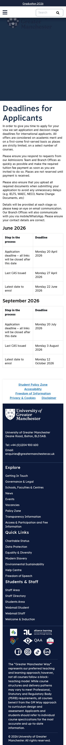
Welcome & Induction (20, 619)
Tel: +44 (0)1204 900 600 (21, 445)
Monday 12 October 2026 (44, 361)
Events (9, 499)
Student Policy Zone (33, 384)
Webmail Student (17, 607)
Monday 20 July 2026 (45, 326)
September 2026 (21, 301)
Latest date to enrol (14, 289)
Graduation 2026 (33, 3)
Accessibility (33, 389)
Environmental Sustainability (24, 564)
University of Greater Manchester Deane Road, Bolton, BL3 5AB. (27, 434)
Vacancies (12, 505)
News (9, 493)
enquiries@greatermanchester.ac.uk (30, 454)
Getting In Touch (16, 476)
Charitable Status (17, 541)
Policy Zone (13, 511)
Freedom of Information (33, 393)
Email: (30, 452)
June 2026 (14, 228)
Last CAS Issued (15, 273)
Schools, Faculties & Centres (24, 487)
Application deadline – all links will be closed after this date (17, 258)
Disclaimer (49, 398)
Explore (12, 467)
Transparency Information (23, 516)
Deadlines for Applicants (27, 114)
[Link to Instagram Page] (28, 653)
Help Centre (13, 570)
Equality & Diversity (18, 552)
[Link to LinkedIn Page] (47, 653)
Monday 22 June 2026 (46, 289)
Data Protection (16, 546)
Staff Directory (15, 596)
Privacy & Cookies (23, 398)
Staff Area (12, 590)
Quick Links (17, 532)
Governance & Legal (19, 481)
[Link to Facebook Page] (19, 653)
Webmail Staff (15, 613)
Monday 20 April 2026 (46, 254)
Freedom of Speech (18, 576)
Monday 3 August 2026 (47, 348)
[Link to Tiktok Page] (38, 653)
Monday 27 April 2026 (46, 275)
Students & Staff (21, 582)
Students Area (15, 601)
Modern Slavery (16, 558)
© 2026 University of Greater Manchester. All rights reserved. (29, 738)
